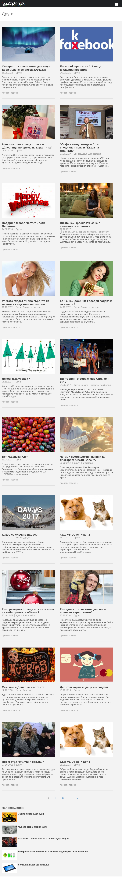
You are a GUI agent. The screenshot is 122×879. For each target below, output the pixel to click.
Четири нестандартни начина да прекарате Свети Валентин (82, 458)
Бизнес (77, 153)
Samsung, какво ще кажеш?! (33, 864)
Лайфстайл (95, 153)
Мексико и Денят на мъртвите (23, 687)
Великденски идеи (15, 456)
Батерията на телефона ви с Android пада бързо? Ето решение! (53, 851)
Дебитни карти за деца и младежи (84, 687)
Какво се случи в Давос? (20, 534)
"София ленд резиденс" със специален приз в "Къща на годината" (80, 147)
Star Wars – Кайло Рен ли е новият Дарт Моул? (43, 838)
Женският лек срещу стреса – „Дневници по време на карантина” (27, 146)
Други (19, 72)
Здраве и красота (87, 231)
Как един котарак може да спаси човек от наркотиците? (83, 611)
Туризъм (27, 690)
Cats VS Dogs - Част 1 (75, 761)
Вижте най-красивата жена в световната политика (80, 224)
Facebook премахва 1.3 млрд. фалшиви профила (81, 68)
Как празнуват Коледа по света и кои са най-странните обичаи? (28, 611)
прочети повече (10, 92)
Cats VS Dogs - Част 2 (75, 534)
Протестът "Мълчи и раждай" (23, 761)
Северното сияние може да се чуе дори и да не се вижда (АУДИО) (26, 68)
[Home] (13, 4)
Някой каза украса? (16, 378)
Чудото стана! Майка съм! (32, 827)
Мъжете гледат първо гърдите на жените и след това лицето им (25, 302)
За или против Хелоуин (31, 813)
